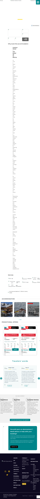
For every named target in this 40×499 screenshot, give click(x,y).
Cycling (15, 465)
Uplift (23, 468)
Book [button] (15, 349)
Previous (1, 378)
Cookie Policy (31, 495)
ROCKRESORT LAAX (32, 311)
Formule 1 (24, 458)
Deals (15, 482)
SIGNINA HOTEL (18, 310)
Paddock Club (25, 463)
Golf (14, 463)
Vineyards (16, 469)
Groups (15, 458)
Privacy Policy (25, 495)
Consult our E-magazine (6, 2)
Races (23, 466)
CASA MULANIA (4, 310)
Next (20, 319)
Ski (14, 460)
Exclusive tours (25, 464)
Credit (35, 495)
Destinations (16, 467)
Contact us (14, 446)
